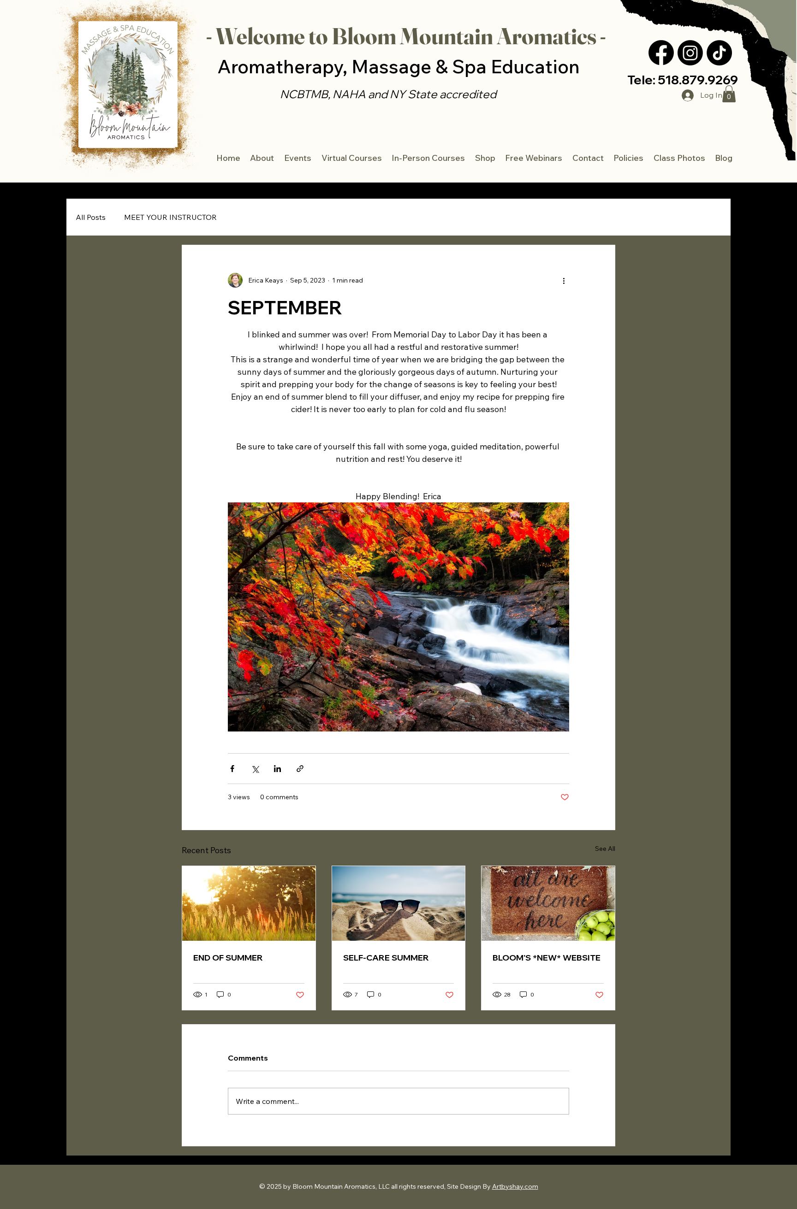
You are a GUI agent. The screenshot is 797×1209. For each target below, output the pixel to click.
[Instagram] (690, 52)
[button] (724, 158)
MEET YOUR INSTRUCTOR (170, 217)
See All (605, 848)
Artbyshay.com (515, 1186)
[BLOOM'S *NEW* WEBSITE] (548, 903)
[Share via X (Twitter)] (254, 768)
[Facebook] (661, 52)
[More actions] (563, 280)
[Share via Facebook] (232, 768)
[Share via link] (300, 768)
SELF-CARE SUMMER (386, 957)
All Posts (91, 217)
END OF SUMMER (228, 957)
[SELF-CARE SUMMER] (398, 903)
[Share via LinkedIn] (277, 768)
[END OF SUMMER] (248, 903)
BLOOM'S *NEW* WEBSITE (547, 957)
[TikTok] (719, 52)
